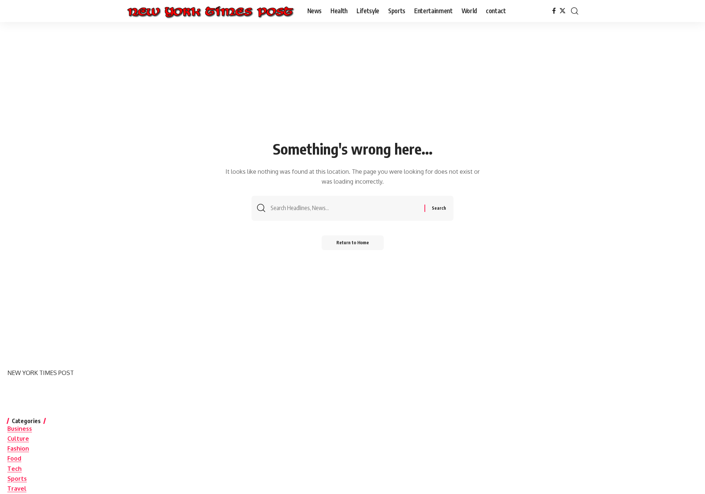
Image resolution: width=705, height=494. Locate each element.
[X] (562, 11)
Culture (18, 438)
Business (19, 428)
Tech (14, 468)
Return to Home (352, 242)
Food (14, 458)
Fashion (18, 448)
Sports (17, 478)
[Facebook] (554, 11)
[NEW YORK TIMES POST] (210, 11)
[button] (574, 11)
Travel (16, 488)
